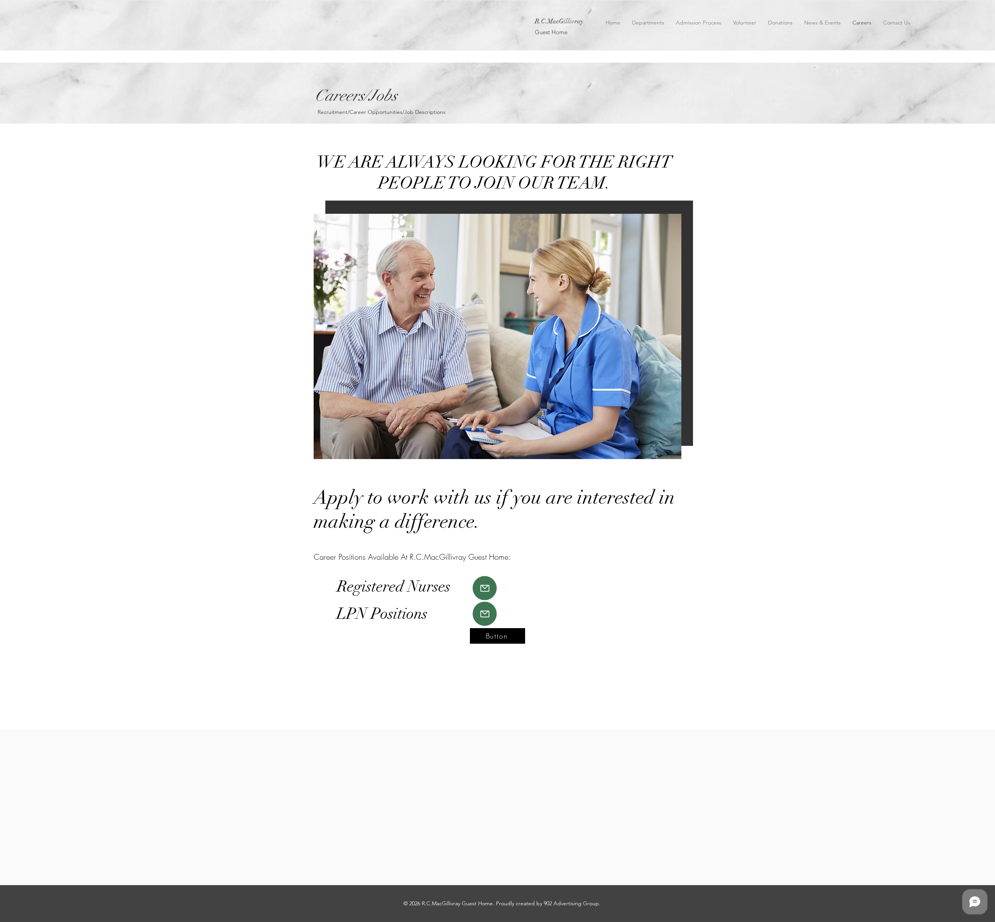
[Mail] (485, 588)
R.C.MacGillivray (559, 21)
